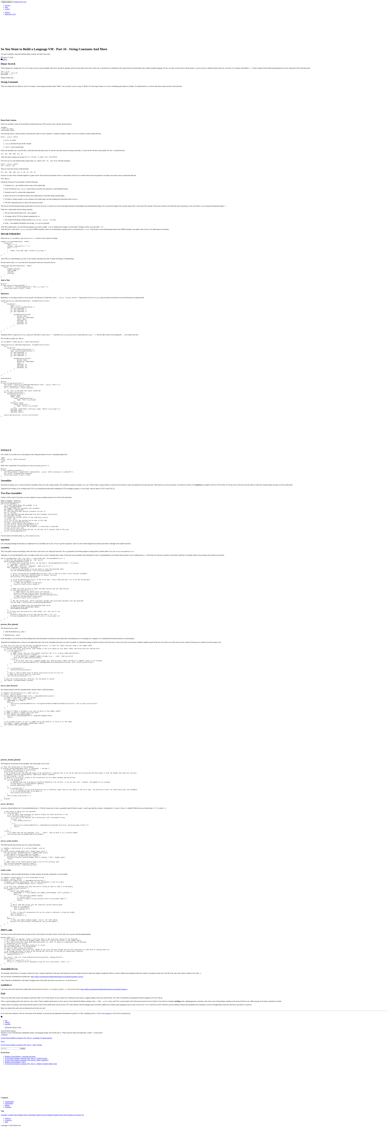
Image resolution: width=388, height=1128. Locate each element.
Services (7, 5)
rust (6, 1020)
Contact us (8, 1120)
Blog (6, 7)
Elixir (25, 1115)
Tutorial (78, 1115)
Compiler (11, 1115)
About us (8, 1118)
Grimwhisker (9, 1103)
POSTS (7, 12)
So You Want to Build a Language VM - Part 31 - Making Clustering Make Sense (31, 1064)
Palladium (8, 1107)
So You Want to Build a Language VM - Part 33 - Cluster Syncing (26, 1058)
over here (108, 1013)
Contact (7, 9)
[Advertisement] (61, 31)
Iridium (7, 1105)
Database (20, 1115)
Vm (82, 1115)
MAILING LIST (10, 14)
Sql (74, 1115)
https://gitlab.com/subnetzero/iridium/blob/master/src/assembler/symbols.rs (103, 989)
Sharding (70, 1115)
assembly (8, 1024)
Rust (65, 1115)
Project (61, 1115)
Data (15, 1115)
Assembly (4, 1115)
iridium (4, 59)
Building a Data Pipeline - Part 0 (15, 1062)
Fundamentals (9, 1101)
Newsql (43, 1115)
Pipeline (56, 1115)
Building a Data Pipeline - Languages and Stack (20, 1056)
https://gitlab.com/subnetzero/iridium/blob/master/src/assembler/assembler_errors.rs (57, 976)
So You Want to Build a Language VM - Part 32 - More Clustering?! (26, 1060)
